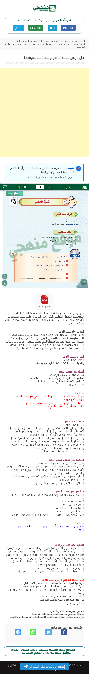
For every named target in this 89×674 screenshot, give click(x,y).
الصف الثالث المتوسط (39, 41)
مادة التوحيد (66, 43)
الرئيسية (80, 41)
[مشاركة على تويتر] (48, 632)
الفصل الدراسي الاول (63, 41)
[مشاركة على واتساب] (33, 632)
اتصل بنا (11, 665)
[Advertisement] (44, 112)
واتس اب (35, 27)
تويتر (52, 27)
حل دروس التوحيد (49, 43)
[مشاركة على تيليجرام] (18, 632)
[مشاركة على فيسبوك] (64, 632)
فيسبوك (68, 27)
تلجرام (18, 27)
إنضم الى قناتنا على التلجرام (47, 666)
